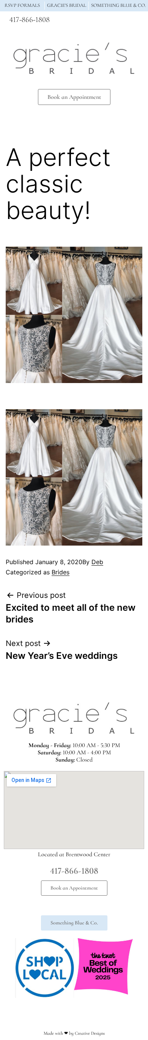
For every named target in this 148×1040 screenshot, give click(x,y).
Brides (60, 572)
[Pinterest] (132, 21)
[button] (74, 119)
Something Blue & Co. (118, 5)
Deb (97, 562)
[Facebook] (104, 21)
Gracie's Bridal (66, 5)
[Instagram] (118, 21)
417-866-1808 (29, 19)
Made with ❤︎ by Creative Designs (74, 1033)
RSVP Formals (22, 5)
